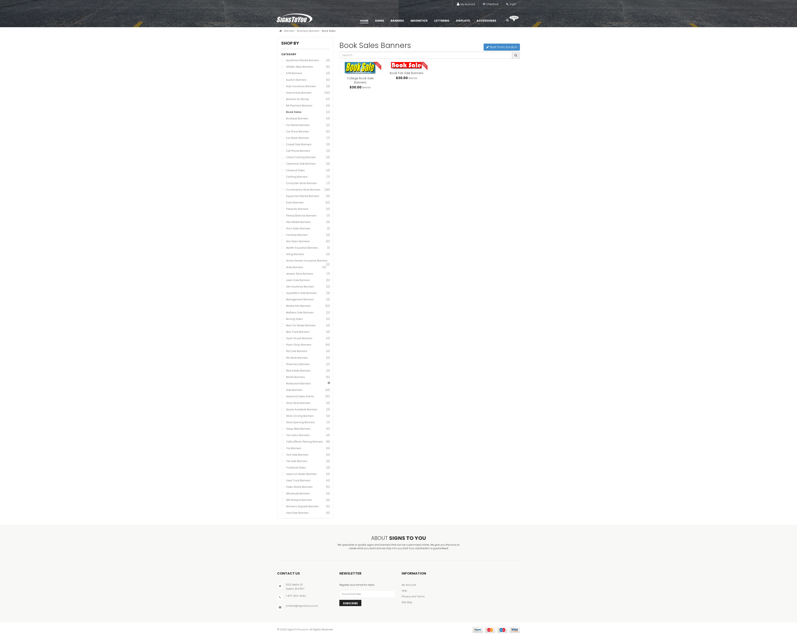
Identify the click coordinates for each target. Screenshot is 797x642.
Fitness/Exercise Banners (301, 215)
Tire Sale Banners (296, 461)
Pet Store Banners (297, 358)
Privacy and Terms (413, 596)
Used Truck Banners (298, 480)
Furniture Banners (297, 235)
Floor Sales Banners (298, 228)
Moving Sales (294, 319)
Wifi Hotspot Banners (299, 500)
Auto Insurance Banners (301, 86)
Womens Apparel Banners (302, 506)
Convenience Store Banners (303, 189)
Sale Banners (294, 390)
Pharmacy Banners (298, 364)
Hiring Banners (295, 254)
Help (404, 590)
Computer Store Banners (301, 183)
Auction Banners (296, 80)
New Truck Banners (297, 332)
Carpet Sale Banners (299, 144)
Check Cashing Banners (301, 157)
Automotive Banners (299, 92)
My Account (468, 4)
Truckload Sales (296, 467)
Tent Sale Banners (297, 454)
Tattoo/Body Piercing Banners (304, 441)
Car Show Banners (297, 131)
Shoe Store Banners (298, 403)
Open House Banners (299, 338)
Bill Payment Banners (299, 105)
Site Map (407, 602)
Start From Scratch (503, 47)
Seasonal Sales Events (300, 396)
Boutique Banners (297, 118)
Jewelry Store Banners (299, 273)
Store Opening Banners (300, 422)
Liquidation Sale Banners (301, 293)
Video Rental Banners (299, 487)
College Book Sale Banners (360, 80)
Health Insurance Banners (302, 247)
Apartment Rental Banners (302, 60)
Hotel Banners (294, 267)
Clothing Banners (297, 177)
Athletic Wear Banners (299, 66)
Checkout (492, 4)
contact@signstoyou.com (302, 606)
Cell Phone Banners (298, 151)
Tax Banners (293, 448)
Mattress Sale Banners (300, 312)
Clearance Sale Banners (301, 163)
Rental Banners (295, 377)
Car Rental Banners (298, 125)
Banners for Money (297, 99)
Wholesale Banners (298, 493)
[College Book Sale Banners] (360, 68)
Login (513, 4)
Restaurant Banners (298, 383)
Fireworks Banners (297, 209)
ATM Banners (294, 73)
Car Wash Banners (297, 138)
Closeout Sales (295, 170)
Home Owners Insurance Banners (307, 260)
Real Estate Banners (298, 370)
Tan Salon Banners (298, 435)
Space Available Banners (301, 409)
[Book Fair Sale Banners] (406, 65)
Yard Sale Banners (297, 513)
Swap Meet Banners (298, 428)
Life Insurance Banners (300, 286)
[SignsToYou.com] (294, 17)
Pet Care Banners (296, 351)
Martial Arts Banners (298, 306)
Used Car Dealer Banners (301, 474)
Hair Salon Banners (298, 241)
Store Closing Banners (300, 416)
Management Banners (300, 299)
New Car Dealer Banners (301, 325)
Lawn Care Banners (298, 280)
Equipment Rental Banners (302, 196)
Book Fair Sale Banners (406, 73)
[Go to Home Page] (280, 31)
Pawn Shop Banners (298, 344)
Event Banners (295, 202)
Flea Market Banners (298, 222)
